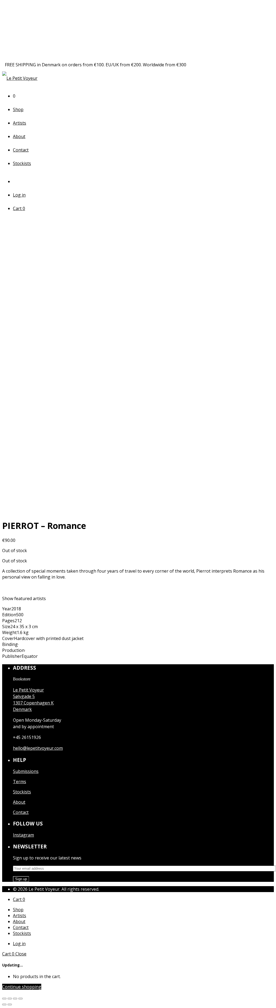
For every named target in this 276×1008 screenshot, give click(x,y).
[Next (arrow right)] (10, 1004)
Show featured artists (24, 598)
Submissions (26, 771)
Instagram (23, 835)
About (19, 136)
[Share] (10, 998)
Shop (18, 109)
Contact (21, 150)
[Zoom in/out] (20, 998)
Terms (19, 782)
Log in (19, 195)
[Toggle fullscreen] (15, 998)
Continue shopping (21, 987)
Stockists (22, 163)
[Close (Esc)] (4, 998)
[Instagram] (17, 181)
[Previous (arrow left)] (4, 1004)
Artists (19, 123)
